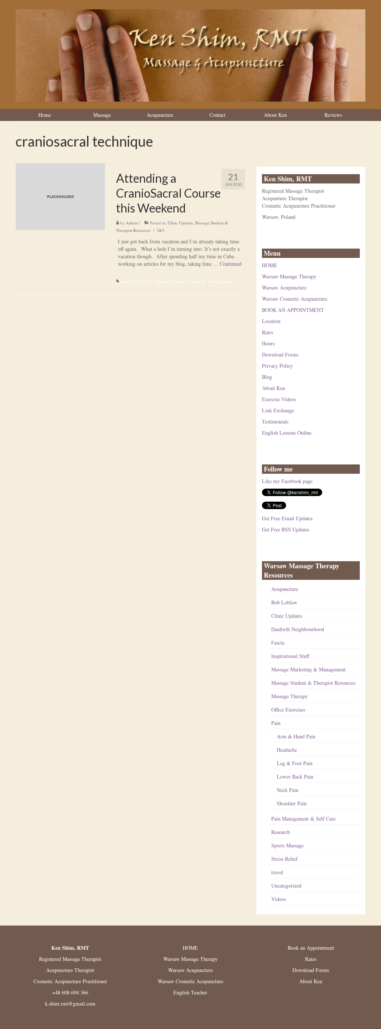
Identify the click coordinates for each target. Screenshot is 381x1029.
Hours (268, 343)
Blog (267, 376)
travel (277, 872)
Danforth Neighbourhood (297, 629)
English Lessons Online (286, 432)
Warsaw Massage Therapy (289, 276)
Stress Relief (284, 858)
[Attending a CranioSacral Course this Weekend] (60, 195)
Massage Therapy (289, 696)
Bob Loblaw (284, 602)
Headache (287, 749)
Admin (132, 223)
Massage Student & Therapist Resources (313, 682)
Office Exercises (288, 709)
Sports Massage (287, 845)
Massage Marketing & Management (308, 669)
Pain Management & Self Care (303, 818)
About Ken (273, 388)
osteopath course (221, 281)
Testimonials (275, 421)
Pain (276, 722)
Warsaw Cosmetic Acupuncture (294, 298)
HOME (269, 265)
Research (280, 831)
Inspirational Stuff (290, 655)
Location (271, 321)
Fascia (277, 642)
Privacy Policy (277, 365)
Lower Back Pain (295, 776)
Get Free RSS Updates (285, 529)
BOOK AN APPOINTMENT (293, 309)
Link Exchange (278, 410)
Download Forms (280, 354)
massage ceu (197, 281)
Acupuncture (284, 588)
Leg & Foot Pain (295, 763)
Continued (230, 263)
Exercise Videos (279, 399)
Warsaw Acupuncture (284, 287)
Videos (278, 898)
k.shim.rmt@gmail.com (70, 1003)
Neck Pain (287, 789)
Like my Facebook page (287, 481)
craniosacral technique (170, 281)
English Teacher (190, 992)
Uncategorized (286, 885)
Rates (267, 332)
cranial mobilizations (135, 281)
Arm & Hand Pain (296, 736)
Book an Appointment (311, 947)
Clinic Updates (180, 223)
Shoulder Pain (292, 803)
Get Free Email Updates (287, 518)
